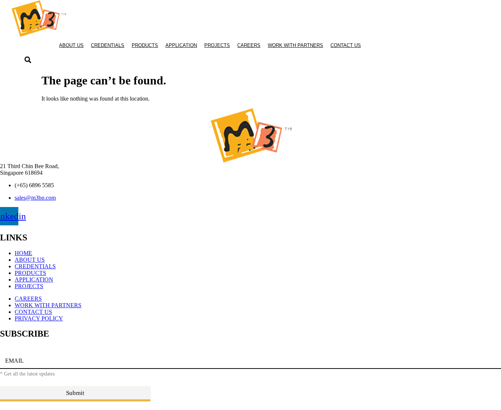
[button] (28, 60)
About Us (71, 45)
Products (145, 45)
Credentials (107, 45)
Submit (75, 392)
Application (181, 45)
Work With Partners (295, 45)
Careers (248, 45)
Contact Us (345, 45)
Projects (217, 45)
